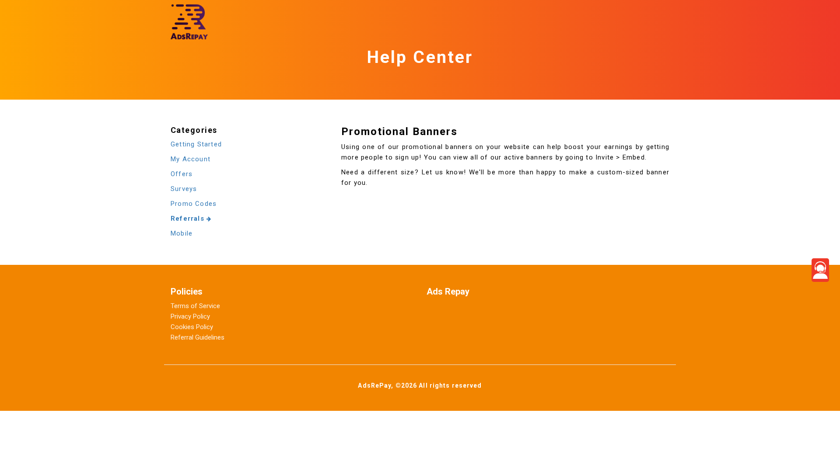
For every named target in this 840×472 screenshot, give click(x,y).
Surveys (184, 189)
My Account (190, 159)
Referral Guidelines (197, 337)
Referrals (188, 218)
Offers (181, 174)
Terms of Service (195, 306)
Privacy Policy (190, 316)
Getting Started (196, 144)
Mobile (181, 233)
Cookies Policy (192, 327)
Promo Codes (194, 204)
